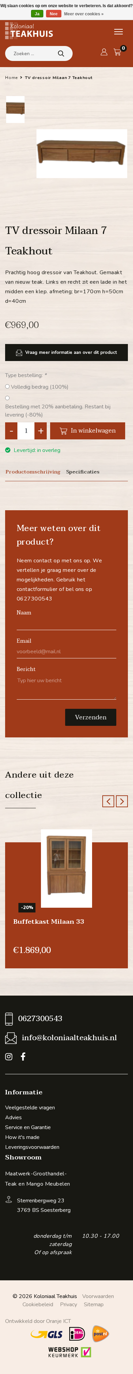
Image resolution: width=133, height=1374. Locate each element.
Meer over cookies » (84, 14)
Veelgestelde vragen (30, 1107)
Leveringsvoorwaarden (32, 1147)
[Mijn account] (104, 52)
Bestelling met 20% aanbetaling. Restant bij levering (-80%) (57, 411)
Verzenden (90, 717)
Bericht (26, 669)
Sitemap (94, 1304)
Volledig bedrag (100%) (40, 387)
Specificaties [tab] (83, 472)
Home (11, 77)
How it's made (22, 1137)
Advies (13, 1117)
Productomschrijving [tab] (32, 472)
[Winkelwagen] (117, 52)
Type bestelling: (25, 375)
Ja (37, 14)
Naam (24, 613)
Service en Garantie (28, 1127)
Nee (54, 14)
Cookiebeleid (38, 1304)
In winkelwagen (92, 430)
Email (24, 641)
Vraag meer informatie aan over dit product (70, 352)
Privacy (68, 1304)
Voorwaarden (98, 1296)
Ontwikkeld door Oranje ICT (38, 1321)
